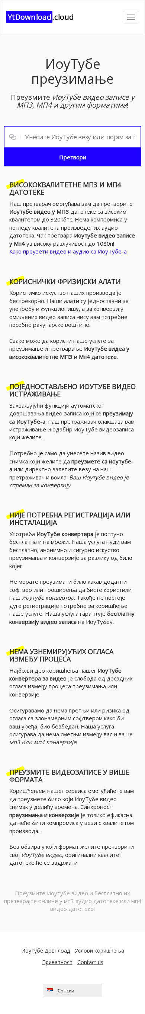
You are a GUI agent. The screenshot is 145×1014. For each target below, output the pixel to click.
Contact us (90, 962)
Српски (65, 990)
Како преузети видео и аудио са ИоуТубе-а (68, 251)
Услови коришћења (99, 950)
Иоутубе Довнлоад (45, 950)
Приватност (57, 962)
